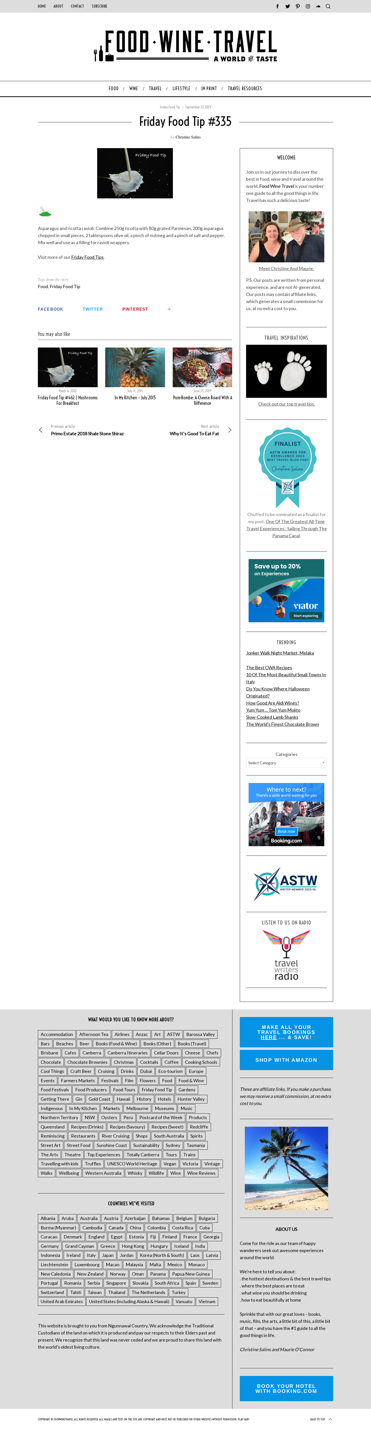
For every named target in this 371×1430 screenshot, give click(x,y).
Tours (171, 1154)
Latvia (212, 1255)
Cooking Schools (201, 1062)
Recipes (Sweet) (167, 1126)
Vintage (212, 1163)
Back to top (317, 1419)
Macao (112, 1264)
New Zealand (90, 1274)
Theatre (72, 1154)
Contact (77, 6)
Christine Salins (188, 137)
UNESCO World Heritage (132, 1163)
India (200, 1246)
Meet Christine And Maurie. (286, 268)
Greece (107, 1246)
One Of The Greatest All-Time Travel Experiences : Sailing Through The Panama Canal (286, 528)
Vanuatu (184, 1301)
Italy (91, 1255)
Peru (128, 1117)
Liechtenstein (54, 1264)
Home (42, 6)
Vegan (170, 1163)
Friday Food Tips (87, 257)
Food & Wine (191, 1080)
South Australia (169, 1136)
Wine (175, 1173)
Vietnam (207, 1301)
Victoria (190, 1163)
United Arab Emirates (62, 1301)
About (58, 6)
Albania (48, 1218)
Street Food (78, 1145)
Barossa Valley (200, 1034)
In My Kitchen (83, 1108)
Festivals (110, 1080)
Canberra (92, 1052)
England (96, 1236)
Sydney (173, 1145)
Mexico (174, 1264)
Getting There (55, 1099)
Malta (155, 1264)
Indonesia (50, 1255)
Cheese (192, 1052)
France (190, 1236)
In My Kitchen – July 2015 (135, 398)
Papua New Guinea (191, 1274)
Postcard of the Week (160, 1117)
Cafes (70, 1052)
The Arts (49, 1154)
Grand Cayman (79, 1246)
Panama (158, 1274)
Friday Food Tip (170, 107)
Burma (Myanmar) (58, 1227)
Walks (46, 1173)
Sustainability (146, 1145)
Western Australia (103, 1173)
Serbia (94, 1283)
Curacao (49, 1236)
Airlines (122, 1034)
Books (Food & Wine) (116, 1043)
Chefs (212, 1052)
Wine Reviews (201, 1173)
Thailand (116, 1292)
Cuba (204, 1227)
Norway (118, 1274)
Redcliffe (199, 1126)
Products (198, 1117)
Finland (169, 1236)
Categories (287, 754)
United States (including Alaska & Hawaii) (129, 1301)
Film (129, 1080)
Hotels (164, 1099)
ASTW (173, 1034)
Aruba (68, 1218)
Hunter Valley (191, 1099)
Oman (138, 1274)
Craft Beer (81, 1071)
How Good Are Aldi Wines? (272, 703)
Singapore (116, 1283)
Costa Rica (182, 1227)
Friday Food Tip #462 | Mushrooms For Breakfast (68, 400)
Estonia (136, 1236)
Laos (195, 1255)
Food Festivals (55, 1089)
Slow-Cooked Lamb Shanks (272, 717)
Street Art (51, 1145)
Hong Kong (133, 1246)
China (135, 1227)
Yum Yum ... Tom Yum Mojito (273, 710)
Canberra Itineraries (128, 1052)
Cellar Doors (166, 1052)
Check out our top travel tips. (286, 404)
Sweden (210, 1283)
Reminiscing (53, 1136)
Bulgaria (207, 1218)
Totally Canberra (142, 1154)
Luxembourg (86, 1264)
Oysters (109, 1117)
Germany (50, 1246)
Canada (116, 1227)
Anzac (142, 1034)
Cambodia (92, 1227)
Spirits (196, 1136)
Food (43, 286)
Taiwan (95, 1292)
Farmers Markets (78, 1080)
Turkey (179, 1292)
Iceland (181, 1246)
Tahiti (75, 1292)
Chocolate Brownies (87, 1062)
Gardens (186, 1089)
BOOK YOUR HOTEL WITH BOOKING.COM (286, 1388)
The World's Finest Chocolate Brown (282, 724)
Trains (189, 1154)
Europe (196, 1071)
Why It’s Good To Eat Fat (194, 430)
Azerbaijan (135, 1218)
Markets (111, 1108)
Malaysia (134, 1264)
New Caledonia (56, 1274)
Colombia (156, 1227)
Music (186, 1108)
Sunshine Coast (112, 1145)
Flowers (148, 1080)
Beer (84, 1043)
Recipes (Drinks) (87, 1126)
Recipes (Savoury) (127, 1126)
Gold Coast (99, 1099)
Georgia (211, 1236)
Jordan (127, 1255)
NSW (90, 1117)
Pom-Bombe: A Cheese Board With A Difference (202, 400)
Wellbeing (69, 1173)
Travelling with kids (59, 1163)
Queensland (53, 1126)
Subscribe (100, 6)
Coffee (172, 1062)
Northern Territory (59, 1117)
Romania (72, 1283)
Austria (111, 1218)
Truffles (93, 1163)
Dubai (146, 1071)
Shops (142, 1136)
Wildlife (156, 1173)
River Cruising (115, 1136)
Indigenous (52, 1108)
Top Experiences (103, 1154)
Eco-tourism (170, 1071)
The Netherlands (148, 1292)
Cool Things (52, 1071)
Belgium (184, 1218)
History (144, 1099)
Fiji (153, 1236)
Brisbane (49, 1052)
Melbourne (137, 1108)
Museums (164, 1108)
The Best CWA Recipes (269, 667)
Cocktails (149, 1062)
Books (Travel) (192, 1043)
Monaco (196, 1264)
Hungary (159, 1246)
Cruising (106, 1071)
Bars (45, 1043)
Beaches (64, 1043)
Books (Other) (157, 1043)
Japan (108, 1255)
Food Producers (91, 1089)
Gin (78, 1099)
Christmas (124, 1062)
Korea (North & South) (162, 1255)
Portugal (49, 1283)
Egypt (117, 1236)
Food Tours (124, 1089)
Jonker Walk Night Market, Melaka (280, 653)
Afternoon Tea (93, 1034)
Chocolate (51, 1062)
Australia (89, 1218)
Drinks (127, 1071)
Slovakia (140, 1283)
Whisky (135, 1173)
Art (157, 1034)
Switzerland (52, 1292)
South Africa (167, 1283)
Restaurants (83, 1136)
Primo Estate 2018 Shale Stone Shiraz (87, 430)
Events (48, 1080)
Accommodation (57, 1034)
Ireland (73, 1255)
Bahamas (161, 1218)
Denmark (73, 1236)
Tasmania (196, 1145)
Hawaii (123, 1099)
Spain (191, 1283)
